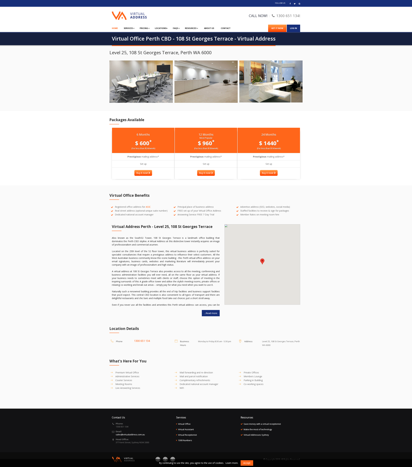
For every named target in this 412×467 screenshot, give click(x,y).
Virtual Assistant (186, 429)
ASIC (148, 206)
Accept (246, 462)
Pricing (144, 28)
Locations (160, 28)
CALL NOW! (258, 15)
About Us (209, 28)
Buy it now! (142, 172)
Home (115, 28)
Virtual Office (184, 423)
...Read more (210, 313)
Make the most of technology (258, 429)
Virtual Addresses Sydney (256, 434)
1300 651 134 (142, 341)
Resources (191, 28)
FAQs (175, 28)
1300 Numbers (185, 440)
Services (128, 28)
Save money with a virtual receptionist (262, 423)
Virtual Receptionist (187, 434)
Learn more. (231, 462)
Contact (225, 28)
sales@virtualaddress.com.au (130, 434)
